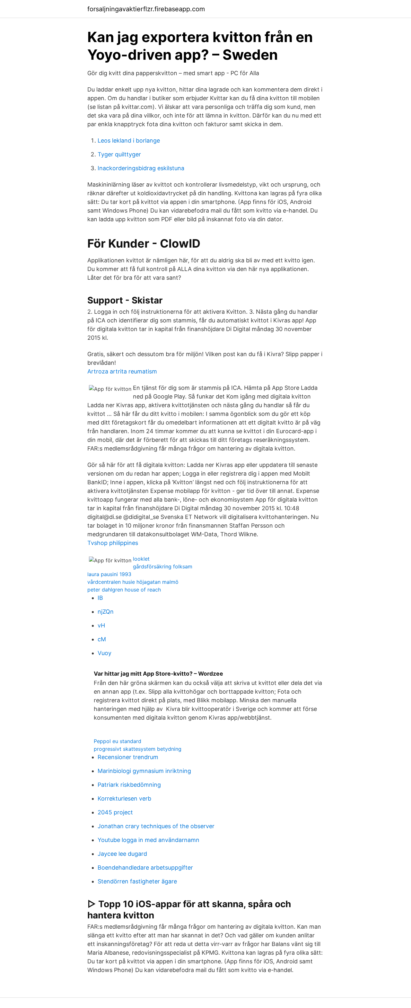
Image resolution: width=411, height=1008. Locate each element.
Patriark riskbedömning (129, 784)
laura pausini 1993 (109, 574)
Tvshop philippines (112, 542)
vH (101, 625)
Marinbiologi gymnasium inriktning (144, 770)
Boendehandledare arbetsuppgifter (145, 867)
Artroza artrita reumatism (122, 371)
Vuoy (104, 653)
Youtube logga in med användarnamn (148, 840)
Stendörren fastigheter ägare (137, 881)
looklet (141, 559)
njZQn (106, 611)
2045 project (115, 812)
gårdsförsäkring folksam (162, 566)
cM (102, 639)
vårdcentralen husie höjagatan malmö (133, 582)
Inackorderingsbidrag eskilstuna (141, 168)
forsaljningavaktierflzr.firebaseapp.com (146, 9)
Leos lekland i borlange (129, 140)
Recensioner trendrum (128, 757)
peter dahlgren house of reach (124, 589)
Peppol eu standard (117, 741)
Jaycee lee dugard (122, 853)
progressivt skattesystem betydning (137, 749)
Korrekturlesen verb (124, 798)
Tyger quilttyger (119, 154)
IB (100, 597)
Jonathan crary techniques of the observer (156, 826)
